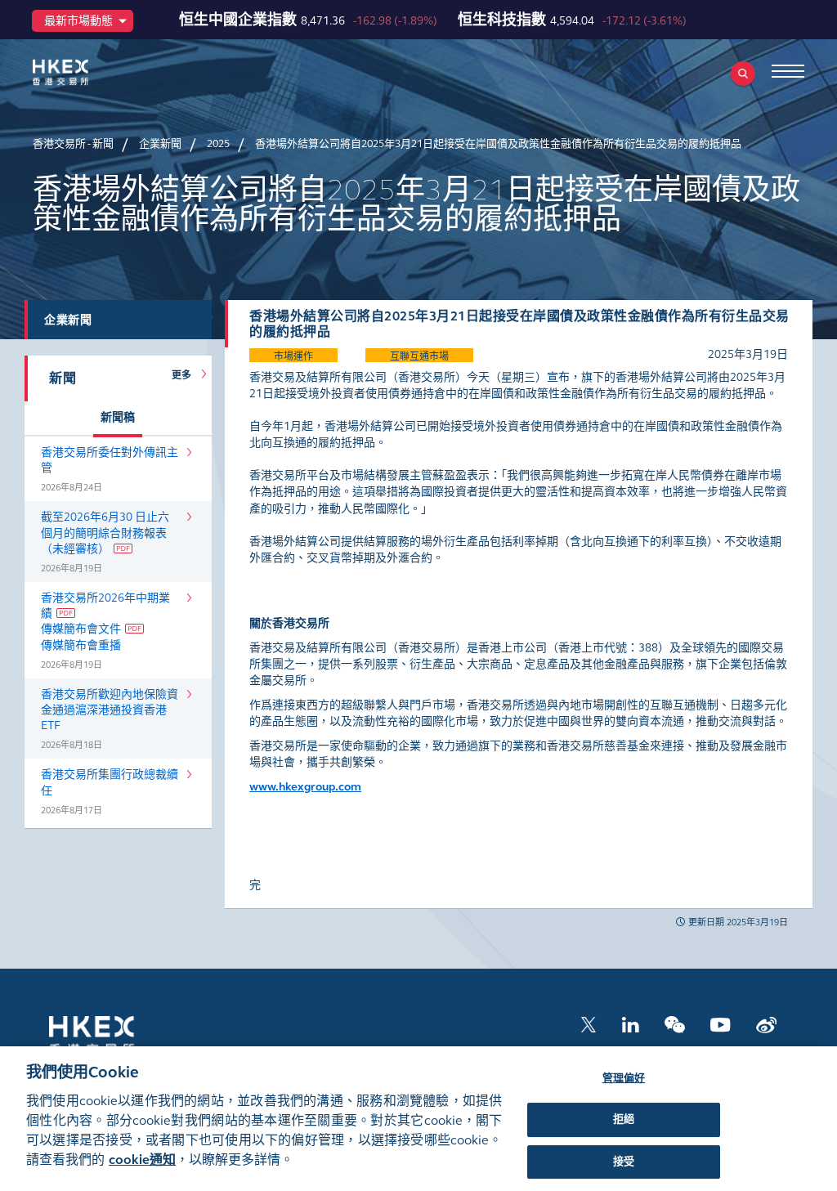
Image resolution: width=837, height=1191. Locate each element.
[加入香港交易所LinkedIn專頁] (630, 1024)
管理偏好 (624, 1078)
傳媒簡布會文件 (81, 629)
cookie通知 (142, 1159)
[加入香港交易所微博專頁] (766, 1024)
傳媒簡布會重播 (81, 645)
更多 (185, 375)
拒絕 (623, 1119)
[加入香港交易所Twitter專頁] (588, 1024)
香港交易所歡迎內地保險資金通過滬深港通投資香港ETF (109, 709)
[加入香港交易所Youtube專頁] (720, 1024)
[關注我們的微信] (675, 1024)
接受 (623, 1161)
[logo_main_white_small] (113, 1034)
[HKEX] (86, 72)
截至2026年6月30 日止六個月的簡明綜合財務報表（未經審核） (105, 532)
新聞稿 (118, 417)
